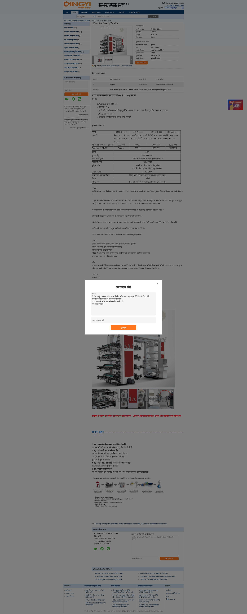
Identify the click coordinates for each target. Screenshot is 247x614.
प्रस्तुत (123, 327)
